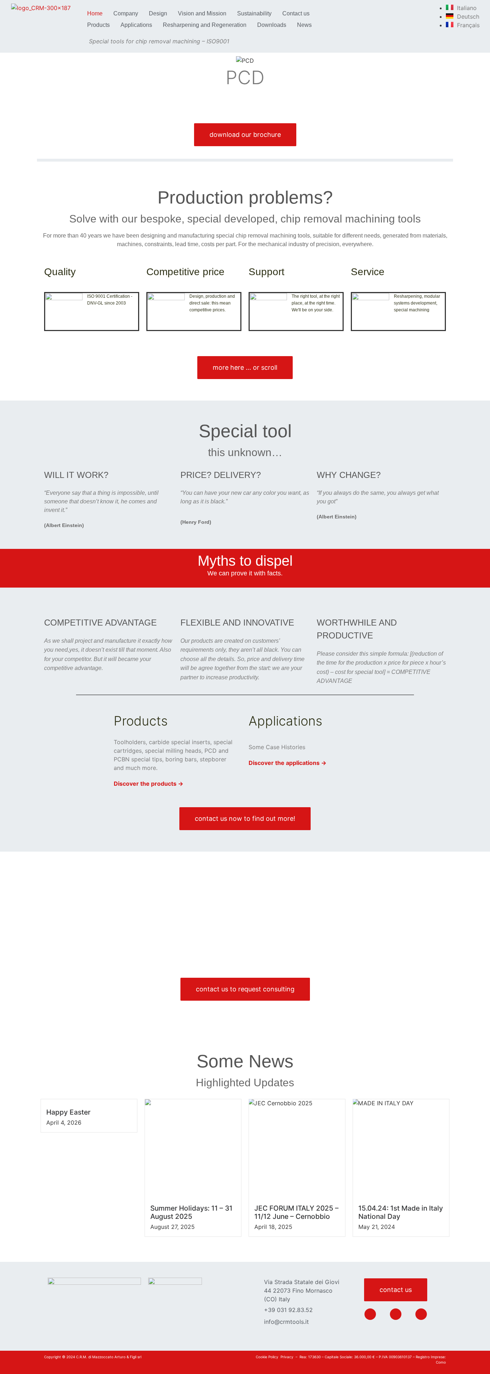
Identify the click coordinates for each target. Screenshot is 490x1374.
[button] (53, 73)
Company (125, 13)
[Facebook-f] (395, 1314)
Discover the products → (148, 783)
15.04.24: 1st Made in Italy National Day (400, 1212)
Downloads (271, 25)
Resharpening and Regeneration (204, 25)
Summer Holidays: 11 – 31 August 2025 (191, 1212)
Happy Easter (68, 1112)
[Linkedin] (370, 1314)
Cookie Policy (267, 1357)
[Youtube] (421, 1314)
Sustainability (254, 13)
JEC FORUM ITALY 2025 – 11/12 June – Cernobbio (296, 1212)
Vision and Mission (202, 13)
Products (98, 25)
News (304, 25)
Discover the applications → (287, 762)
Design (158, 13)
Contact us (296, 13)
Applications (136, 25)
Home (95, 13)
